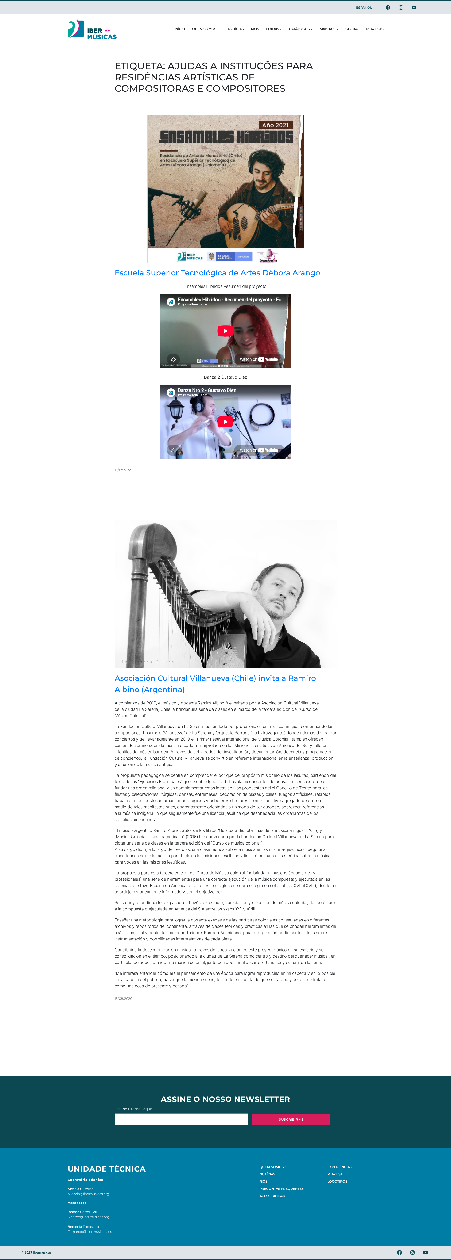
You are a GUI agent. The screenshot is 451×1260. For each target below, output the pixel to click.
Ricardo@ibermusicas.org (89, 1217)
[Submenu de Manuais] (337, 29)
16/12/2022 (123, 470)
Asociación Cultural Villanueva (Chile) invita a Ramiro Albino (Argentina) (215, 684)
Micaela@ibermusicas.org (88, 1194)
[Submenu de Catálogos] (311, 29)
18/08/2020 (123, 999)
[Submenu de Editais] (281, 29)
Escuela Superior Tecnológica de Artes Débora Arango (217, 272)
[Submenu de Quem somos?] (220, 29)
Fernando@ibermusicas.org (90, 1232)
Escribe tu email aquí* (133, 1109)
